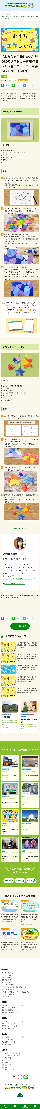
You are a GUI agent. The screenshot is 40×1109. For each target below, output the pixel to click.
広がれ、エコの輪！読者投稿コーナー (14, 987)
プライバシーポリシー (9, 1070)
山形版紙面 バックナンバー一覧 (12, 1021)
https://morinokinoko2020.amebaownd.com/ (19, 579)
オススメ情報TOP (7, 1010)
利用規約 (4, 1063)
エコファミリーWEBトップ (8, 13)
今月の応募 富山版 (8, 1039)
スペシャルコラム (5, 15)
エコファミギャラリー (9, 994)
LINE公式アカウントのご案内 (11, 1053)
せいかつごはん (6, 982)
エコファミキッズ (7, 975)
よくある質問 (6, 1058)
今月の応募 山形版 (8, 1024)
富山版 (29, 880)
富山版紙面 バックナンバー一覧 (12, 1037)
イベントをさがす (7, 997)
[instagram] (20, 1078)
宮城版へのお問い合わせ (10, 1012)
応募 (15, 1108)
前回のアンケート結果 (9, 1026)
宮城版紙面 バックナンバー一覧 (12, 1005)
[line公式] (25, 1078)
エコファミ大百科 (7, 985)
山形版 (18, 880)
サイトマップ (6, 1060)
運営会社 (4, 1067)
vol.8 (15, 528)
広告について (6, 1065)
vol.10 (24, 528)
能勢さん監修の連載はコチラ (14, 584)
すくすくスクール (7, 973)
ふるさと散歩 (6, 980)
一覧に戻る (21, 626)
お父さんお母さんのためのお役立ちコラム (16, 992)
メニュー (35, 1108)
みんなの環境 (6, 978)
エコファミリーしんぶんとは (11, 1055)
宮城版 (7, 880)
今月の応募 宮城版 (8, 1008)
